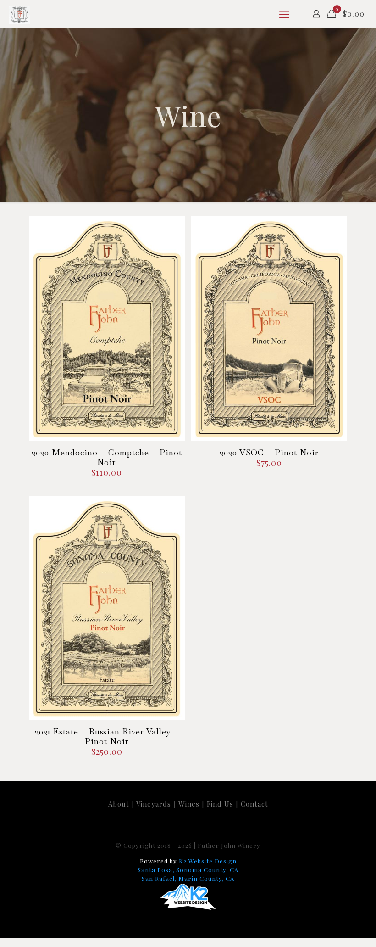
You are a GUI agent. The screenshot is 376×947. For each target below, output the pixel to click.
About (118, 803)
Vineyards (153, 803)
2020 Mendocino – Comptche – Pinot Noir (107, 457)
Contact (254, 803)
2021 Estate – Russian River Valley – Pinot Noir (107, 736)
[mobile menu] (284, 14)
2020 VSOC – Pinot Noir (269, 452)
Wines (188, 803)
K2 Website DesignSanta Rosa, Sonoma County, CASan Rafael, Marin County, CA (188, 869)
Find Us (220, 803)
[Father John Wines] (19, 14)
